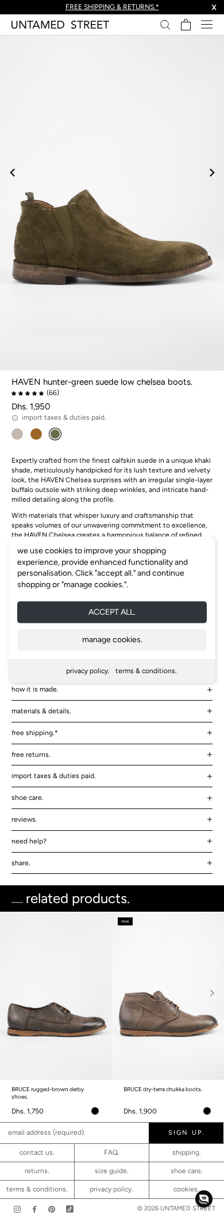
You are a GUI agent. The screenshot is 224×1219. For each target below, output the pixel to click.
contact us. (37, 1152)
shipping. (186, 1152)
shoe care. (27, 798)
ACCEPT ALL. (112, 612)
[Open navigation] (207, 24)
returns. (37, 1171)
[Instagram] (17, 1209)
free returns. (31, 755)
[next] (211, 172)
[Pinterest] (51, 1209)
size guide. (112, 1171)
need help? (29, 841)
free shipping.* (34, 733)
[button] (204, 1199)
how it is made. (35, 689)
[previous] (13, 172)
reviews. (24, 819)
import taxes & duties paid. (53, 776)
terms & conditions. (146, 671)
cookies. (186, 1189)
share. (20, 863)
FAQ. (111, 1152)
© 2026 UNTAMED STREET (176, 1208)
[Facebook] (34, 1209)
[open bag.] (186, 24)
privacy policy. (88, 671)
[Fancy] (69, 1209)
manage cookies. (112, 639)
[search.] (165, 24)
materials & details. (41, 711)
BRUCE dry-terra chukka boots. (162, 1089)
